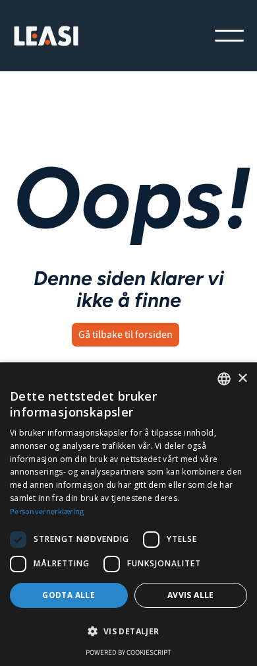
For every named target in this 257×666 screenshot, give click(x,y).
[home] (46, 35)
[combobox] (224, 378)
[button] (229, 36)
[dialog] (128, 514)
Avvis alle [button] (190, 595)
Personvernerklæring (47, 511)
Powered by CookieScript (128, 652)
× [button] (242, 378)
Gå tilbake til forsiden (125, 334)
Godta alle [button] (68, 595)
